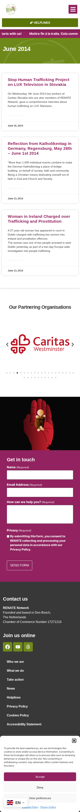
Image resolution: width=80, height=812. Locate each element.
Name (18, 467)
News (11, 688)
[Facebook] (7, 647)
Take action (15, 679)
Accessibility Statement (24, 724)
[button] (74, 741)
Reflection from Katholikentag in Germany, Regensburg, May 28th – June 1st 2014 (40, 148)
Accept (40, 776)
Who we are (15, 661)
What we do (15, 670)
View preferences (40, 798)
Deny (40, 787)
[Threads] (28, 647)
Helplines (14, 697)
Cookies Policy (30, 807)
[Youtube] (18, 647)
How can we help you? (30, 501)
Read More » (16, 115)
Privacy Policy (48, 807)
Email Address (24, 484)
